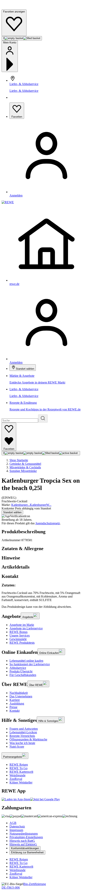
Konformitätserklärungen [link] (25, 848)
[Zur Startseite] (15, 7)
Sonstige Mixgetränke (23, 471)
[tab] (42, 548)
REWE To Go (18, 768)
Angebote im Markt (21, 624)
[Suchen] (43, 418)
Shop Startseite (18, 460)
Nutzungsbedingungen (23, 833)
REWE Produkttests (22, 642)
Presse (13, 707)
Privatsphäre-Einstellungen (26, 837)
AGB (12, 823)
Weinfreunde (17, 775)
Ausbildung (16, 703)
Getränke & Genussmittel (25, 463)
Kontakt (14, 710)
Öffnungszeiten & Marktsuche (28, 739)
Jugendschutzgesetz (47, 523)
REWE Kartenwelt (21, 771)
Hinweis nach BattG (22, 840)
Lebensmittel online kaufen (26, 660)
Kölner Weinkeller (20, 782)
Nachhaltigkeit (18, 692)
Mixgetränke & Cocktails (25, 467)
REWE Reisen (18, 764)
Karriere (14, 700)
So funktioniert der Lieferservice (29, 664)
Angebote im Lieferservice (26, 628)
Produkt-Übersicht (20, 671)
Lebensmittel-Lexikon (23, 732)
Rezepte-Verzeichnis (22, 736)
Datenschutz (17, 826)
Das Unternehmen (20, 696)
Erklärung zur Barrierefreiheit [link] (27, 852)
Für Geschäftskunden (22, 675)
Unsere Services (19, 635)
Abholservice (17, 667)
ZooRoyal (15, 779)
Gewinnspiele (18, 639)
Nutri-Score (16, 746)
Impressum (16, 830)
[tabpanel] (42, 592)
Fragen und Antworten (23, 728)
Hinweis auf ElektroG (23, 844)
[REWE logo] (8, 202)
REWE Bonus (18, 632)
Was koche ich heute (22, 743)
